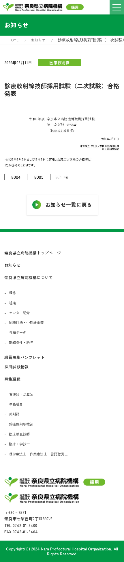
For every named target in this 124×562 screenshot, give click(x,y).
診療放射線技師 (21, 424)
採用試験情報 (16, 366)
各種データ (17, 332)
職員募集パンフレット (24, 357)
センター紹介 (19, 312)
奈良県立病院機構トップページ (32, 253)
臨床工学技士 (19, 443)
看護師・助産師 (21, 394)
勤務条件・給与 (21, 342)
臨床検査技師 (19, 434)
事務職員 (16, 404)
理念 (12, 292)
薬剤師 (14, 414)
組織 (12, 302)
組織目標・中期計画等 (26, 322)
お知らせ (12, 265)
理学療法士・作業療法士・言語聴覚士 (38, 454)
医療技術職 (59, 62)
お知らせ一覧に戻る (68, 204)
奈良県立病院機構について (28, 277)
